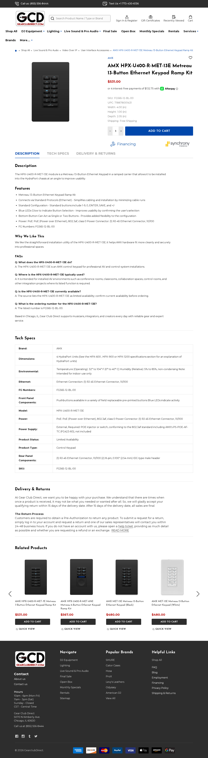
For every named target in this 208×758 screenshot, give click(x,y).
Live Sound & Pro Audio (81, 31)
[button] (136, 144)
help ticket (125, 526)
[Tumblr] (29, 736)
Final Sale (110, 31)
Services (189, 31)
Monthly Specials (152, 31)
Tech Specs (58, 153)
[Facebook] (16, 736)
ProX (109, 676)
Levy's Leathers (115, 681)
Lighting (53, 31)
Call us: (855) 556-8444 (34, 3)
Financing (158, 682)
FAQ (154, 667)
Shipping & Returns (164, 693)
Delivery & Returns (95, 153)
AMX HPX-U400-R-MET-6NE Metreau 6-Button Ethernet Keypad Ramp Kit (80, 605)
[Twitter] (36, 736)
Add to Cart (159, 131)
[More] (44, 31)
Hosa (109, 671)
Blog (155, 672)
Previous (10, 594)
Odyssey (111, 687)
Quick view (27, 629)
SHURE (110, 660)
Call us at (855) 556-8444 (29, 726)
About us (19, 679)
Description (27, 153)
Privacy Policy (160, 688)
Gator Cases (113, 665)
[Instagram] (23, 736)
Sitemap (65, 698)
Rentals (173, 31)
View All (110, 698)
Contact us (20, 684)
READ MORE (120, 530)
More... (25, 40)
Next (198, 594)
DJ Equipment (31, 31)
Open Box (128, 31)
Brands (10, 40)
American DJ (113, 692)
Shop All (11, 31)
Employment (160, 677)
